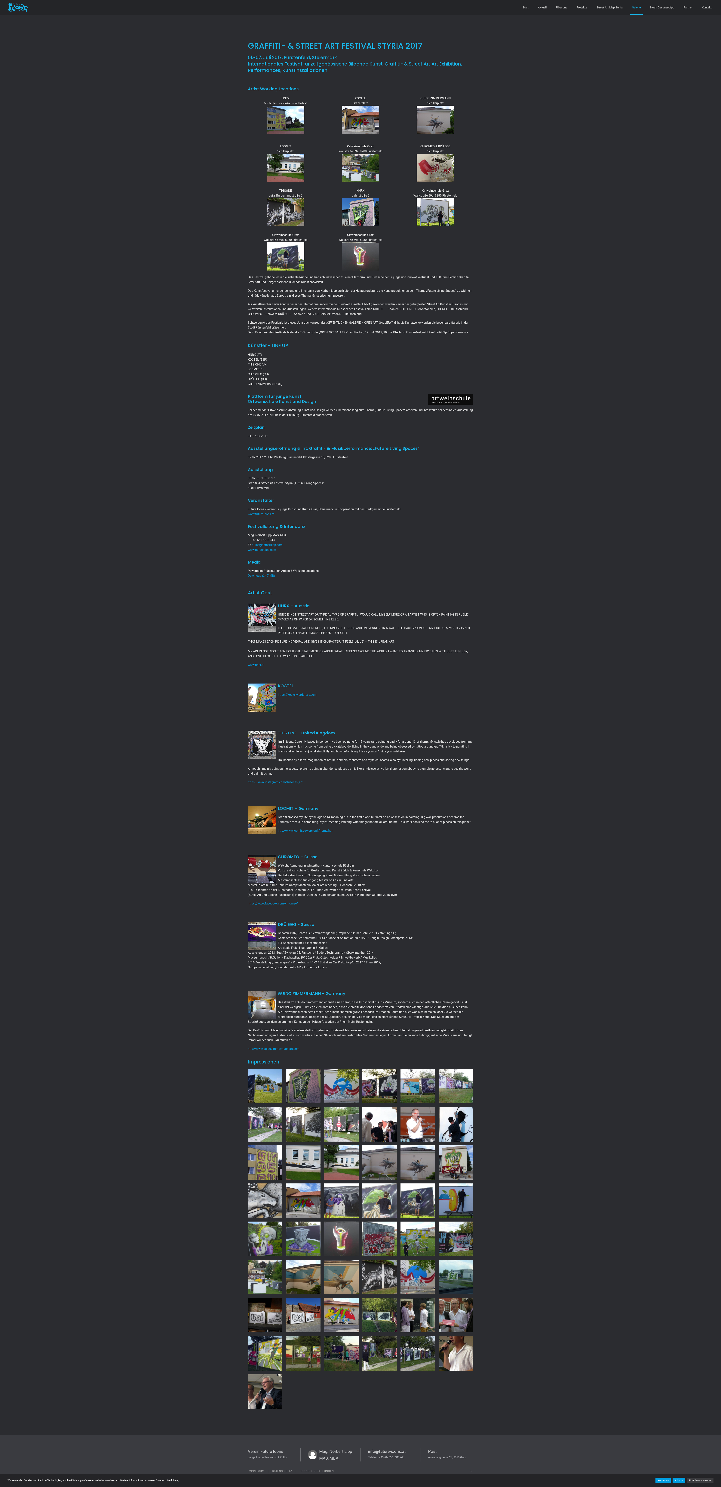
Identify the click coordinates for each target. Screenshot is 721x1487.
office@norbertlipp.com (267, 545)
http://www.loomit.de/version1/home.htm (305, 830)
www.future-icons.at (261, 514)
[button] (265, 1086)
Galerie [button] (636, 7)
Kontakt (707, 7)
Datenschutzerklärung (167, 1480)
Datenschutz (282, 1471)
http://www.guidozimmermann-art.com (273, 1049)
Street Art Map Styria (610, 7)
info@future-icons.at (387, 1451)
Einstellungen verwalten (700, 1480)
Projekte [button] (582, 7)
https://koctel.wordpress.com (297, 694)
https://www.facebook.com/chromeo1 (273, 903)
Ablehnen (679, 1480)
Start (526, 7)
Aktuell (542, 7)
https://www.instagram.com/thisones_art (275, 782)
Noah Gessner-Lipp (662, 7)
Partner (687, 7)
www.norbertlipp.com (262, 550)
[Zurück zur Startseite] (23, 7)
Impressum (256, 1471)
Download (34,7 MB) (261, 575)
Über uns (561, 7)
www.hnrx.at (256, 665)
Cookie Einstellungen (317, 1471)
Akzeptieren (663, 1480)
